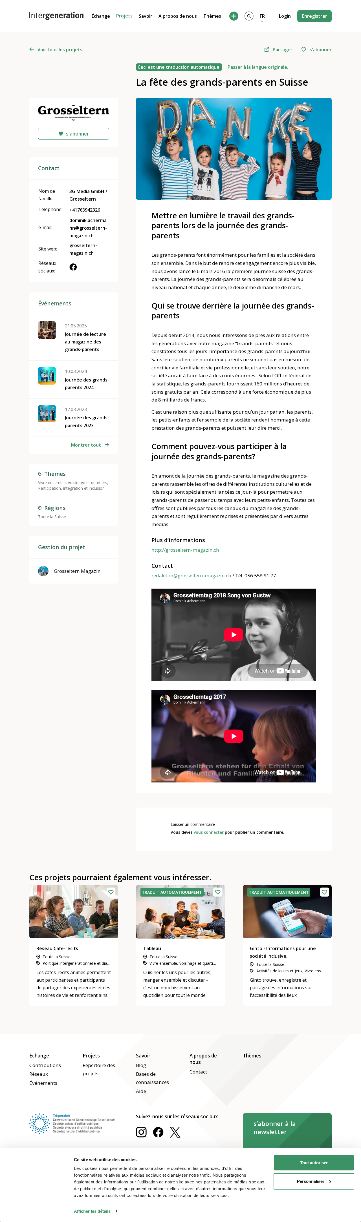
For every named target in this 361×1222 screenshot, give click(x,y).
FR (262, 16)
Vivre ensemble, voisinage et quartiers (72, 482)
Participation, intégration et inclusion (71, 488)
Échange (101, 16)
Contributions (45, 1065)
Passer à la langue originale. (258, 67)
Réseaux (38, 1074)
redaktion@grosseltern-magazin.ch (191, 575)
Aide (141, 1091)
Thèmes (212, 16)
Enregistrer (314, 16)
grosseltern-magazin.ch (83, 249)
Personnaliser (310, 1181)
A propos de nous (178, 16)
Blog (141, 1065)
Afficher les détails (92, 1210)
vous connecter (209, 832)
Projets (124, 16)
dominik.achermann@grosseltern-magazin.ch (88, 228)
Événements (43, 1083)
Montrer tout (86, 445)
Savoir (145, 16)
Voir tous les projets (60, 49)
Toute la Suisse (52, 516)
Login (285, 16)
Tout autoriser (314, 1162)
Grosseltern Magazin (77, 571)
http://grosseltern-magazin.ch (185, 550)
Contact (198, 1071)
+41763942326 (84, 210)
